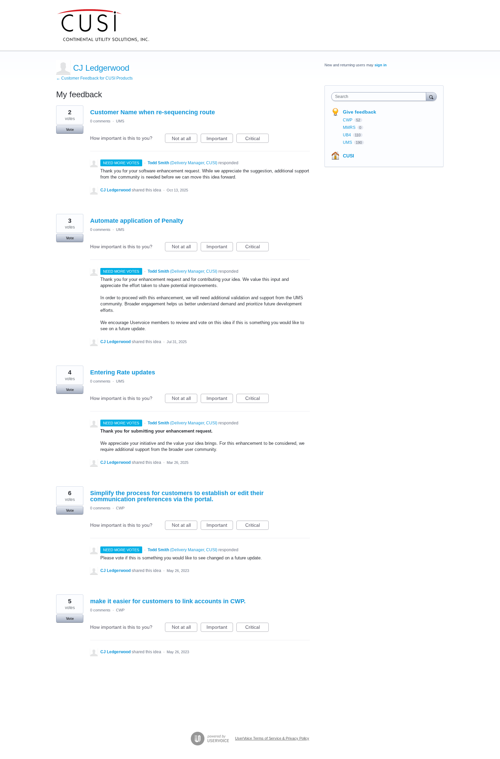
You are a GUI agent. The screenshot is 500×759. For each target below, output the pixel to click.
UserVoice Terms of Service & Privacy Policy (272, 738)
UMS (120, 121)
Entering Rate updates (122, 372)
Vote (70, 130)
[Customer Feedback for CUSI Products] (103, 26)
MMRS (349, 127)
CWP (120, 508)
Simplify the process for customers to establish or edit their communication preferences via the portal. (177, 496)
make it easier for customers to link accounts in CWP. (168, 601)
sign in (380, 65)
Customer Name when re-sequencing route (152, 112)
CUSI (348, 155)
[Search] (431, 96)
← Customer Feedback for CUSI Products (94, 78)
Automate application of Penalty (136, 220)
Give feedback (359, 112)
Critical (257, 139)
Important (219, 139)
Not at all (184, 139)
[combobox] (380, 96)
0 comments (100, 121)
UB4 (347, 135)
